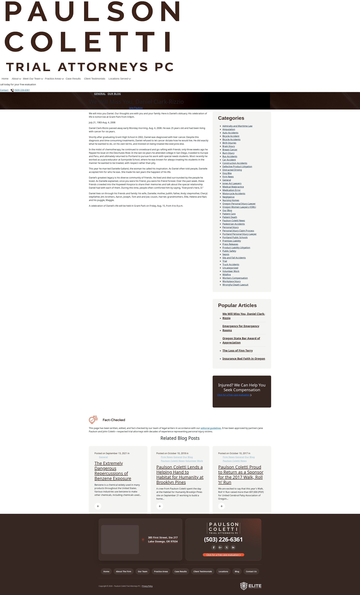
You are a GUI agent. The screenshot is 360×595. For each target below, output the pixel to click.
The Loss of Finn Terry (237, 350)
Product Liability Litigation (236, 247)
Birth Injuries (229, 142)
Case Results (73, 78)
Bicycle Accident (230, 136)
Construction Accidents (234, 163)
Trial (224, 261)
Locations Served (118, 78)
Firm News (228, 176)
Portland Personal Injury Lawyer (239, 234)
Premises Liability (231, 240)
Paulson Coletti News (233, 220)
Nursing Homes (230, 200)
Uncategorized (230, 267)
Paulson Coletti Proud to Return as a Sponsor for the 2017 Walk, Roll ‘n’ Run (240, 474)
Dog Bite (227, 173)
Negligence (228, 196)
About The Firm (123, 571)
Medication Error (231, 190)
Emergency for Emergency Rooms (240, 328)
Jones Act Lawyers (231, 183)
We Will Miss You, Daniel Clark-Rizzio (243, 316)
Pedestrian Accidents (233, 223)
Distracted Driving (232, 169)
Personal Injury (230, 227)
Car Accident (229, 159)
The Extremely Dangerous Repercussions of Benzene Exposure (112, 470)
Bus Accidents (229, 156)
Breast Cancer (229, 149)
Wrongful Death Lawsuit (235, 284)
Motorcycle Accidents (233, 193)
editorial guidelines (211, 428)
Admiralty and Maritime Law (237, 126)
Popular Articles (237, 305)
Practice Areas (53, 78)
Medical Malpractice (233, 186)
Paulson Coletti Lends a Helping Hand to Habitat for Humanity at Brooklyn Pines (179, 474)
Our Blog (114, 93)
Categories (231, 118)
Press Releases (230, 244)
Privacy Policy (147, 586)
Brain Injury (228, 146)
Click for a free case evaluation (233, 394)
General (100, 93)
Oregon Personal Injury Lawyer (239, 203)
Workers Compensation (235, 277)
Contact (4, 90)
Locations (223, 571)
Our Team (142, 571)
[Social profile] (213, 547)
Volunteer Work (230, 271)
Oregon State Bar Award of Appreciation (241, 340)
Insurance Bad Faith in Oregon (243, 358)
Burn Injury (228, 153)
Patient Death (229, 217)
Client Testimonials (94, 78)
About (15, 78)
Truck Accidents (230, 264)
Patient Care (229, 213)
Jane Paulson (136, 107)
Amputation (228, 129)
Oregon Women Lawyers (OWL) (239, 207)
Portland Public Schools (235, 237)
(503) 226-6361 (22, 90)
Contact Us (251, 571)
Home (5, 78)
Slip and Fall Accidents (234, 257)
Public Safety (229, 250)
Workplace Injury (231, 281)
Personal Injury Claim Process (238, 230)
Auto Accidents (230, 132)
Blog (237, 571)
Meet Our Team (31, 78)
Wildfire (226, 274)
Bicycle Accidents (231, 139)
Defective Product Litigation (237, 166)
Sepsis (225, 254)
